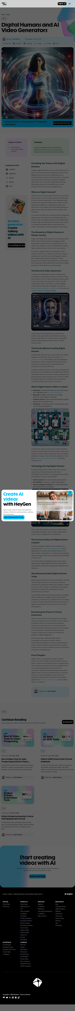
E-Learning (41, 906)
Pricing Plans (6, 904)
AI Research (23, 952)
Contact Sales (7, 952)
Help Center (58, 914)
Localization (23, 914)
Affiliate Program (60, 909)
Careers (22, 947)
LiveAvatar (23, 916)
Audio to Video (24, 932)
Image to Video (24, 930)
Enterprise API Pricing (9, 949)
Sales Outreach (42, 916)
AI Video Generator (25, 918)
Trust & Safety (24, 956)
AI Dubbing (23, 940)
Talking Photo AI (25, 906)
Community (58, 916)
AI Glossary (58, 925)
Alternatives (23, 949)
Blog (56, 904)
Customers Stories (60, 906)
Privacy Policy (24, 959)
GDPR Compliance (25, 966)
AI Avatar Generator (26, 921)
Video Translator (25, 911)
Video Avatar (24, 904)
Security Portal (24, 954)
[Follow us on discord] (4, 997)
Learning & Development (45, 911)
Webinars (58, 911)
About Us (23, 945)
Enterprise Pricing (8, 947)
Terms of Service (25, 961)
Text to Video (24, 928)
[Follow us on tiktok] (18, 997)
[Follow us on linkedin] (13, 997)
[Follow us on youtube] (7, 997)
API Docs (58, 921)
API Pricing (6, 906)
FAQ (56, 923)
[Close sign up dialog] (70, 493)
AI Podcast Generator (26, 925)
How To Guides (59, 918)
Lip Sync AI (23, 935)
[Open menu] (69, 4)
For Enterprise (7, 945)
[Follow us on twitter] (10, 997)
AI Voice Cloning (25, 923)
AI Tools (22, 937)
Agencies (40, 904)
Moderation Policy (25, 964)
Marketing (41, 909)
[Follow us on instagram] (15, 997)
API (21, 909)
